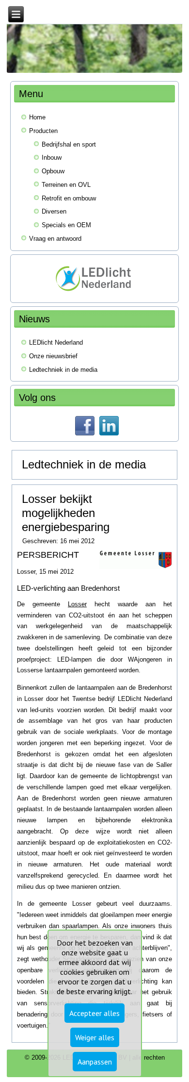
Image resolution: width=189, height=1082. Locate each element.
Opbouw (53, 171)
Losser (77, 604)
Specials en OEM (66, 225)
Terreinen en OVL (66, 184)
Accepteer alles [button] (94, 1013)
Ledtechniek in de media (63, 369)
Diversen (54, 211)
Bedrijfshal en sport (69, 144)
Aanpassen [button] (95, 1061)
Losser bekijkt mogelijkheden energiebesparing (66, 512)
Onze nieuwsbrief (53, 356)
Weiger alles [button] (94, 1037)
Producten (43, 130)
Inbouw (52, 157)
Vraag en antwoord (55, 238)
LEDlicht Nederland (56, 342)
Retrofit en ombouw (69, 198)
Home (37, 117)
